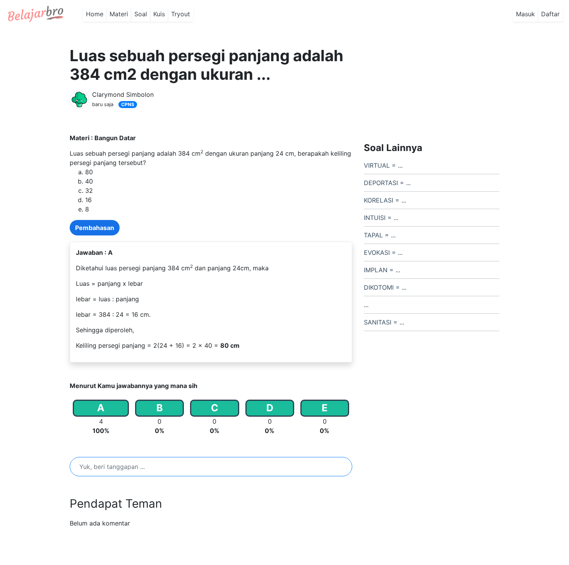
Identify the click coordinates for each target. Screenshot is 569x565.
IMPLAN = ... (382, 270)
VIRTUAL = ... (383, 165)
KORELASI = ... (385, 200)
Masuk (525, 14)
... (366, 305)
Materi (119, 14)
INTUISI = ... (381, 218)
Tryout (180, 14)
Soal (140, 14)
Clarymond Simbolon (123, 94)
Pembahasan (94, 228)
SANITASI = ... (384, 322)
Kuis (159, 14)
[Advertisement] (431, 82)
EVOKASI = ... (383, 252)
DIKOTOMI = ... (385, 287)
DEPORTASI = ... (387, 183)
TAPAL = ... (380, 235)
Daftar (550, 14)
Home (94, 14)
